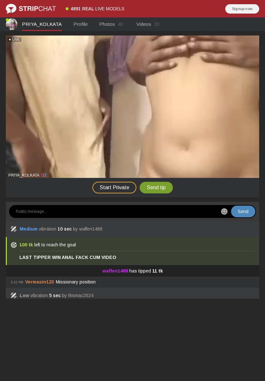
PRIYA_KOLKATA (42, 24)
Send (243, 211)
